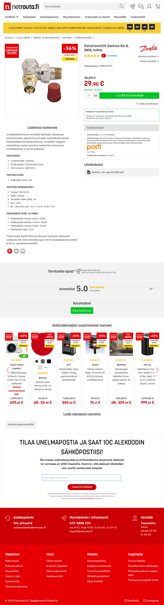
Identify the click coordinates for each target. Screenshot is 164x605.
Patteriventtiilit (83, 37)
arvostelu (110, 55)
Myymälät (120, 16)
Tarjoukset (29, 16)
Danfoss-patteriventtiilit (21, 424)
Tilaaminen (12, 554)
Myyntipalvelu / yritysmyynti (89, 517)
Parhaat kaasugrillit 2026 (143, 580)
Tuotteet (10, 16)
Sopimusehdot (54, 576)
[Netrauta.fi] (21, 6)
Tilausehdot (12, 571)
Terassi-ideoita (136, 560)
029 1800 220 (80, 523)
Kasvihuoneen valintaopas (143, 565)
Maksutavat (12, 560)
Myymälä (147, 517)
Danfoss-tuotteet (147, 56)
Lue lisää (91, 152)
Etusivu (9, 37)
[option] (36, 361)
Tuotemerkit (138, 16)
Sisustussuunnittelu (98, 571)
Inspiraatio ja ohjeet (97, 16)
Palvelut (92, 554)
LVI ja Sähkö (23, 37)
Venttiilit (67, 37)
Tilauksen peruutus (16, 586)
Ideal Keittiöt (95, 581)
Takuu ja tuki (12, 576)
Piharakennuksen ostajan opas (143, 572)
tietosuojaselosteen (86, 498)
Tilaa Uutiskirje (82, 487)
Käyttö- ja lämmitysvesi (46, 37)
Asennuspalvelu (96, 560)
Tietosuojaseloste (56, 571)
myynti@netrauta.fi (81, 531)
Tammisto (148, 523)
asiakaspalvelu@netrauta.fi (29, 527)
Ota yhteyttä (22, 523)
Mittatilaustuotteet (98, 576)
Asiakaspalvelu (49, 16)
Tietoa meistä (54, 560)
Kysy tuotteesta (82, 310)
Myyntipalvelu (72, 16)
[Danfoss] (148, 48)
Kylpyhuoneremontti (99, 565)
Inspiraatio (135, 554)
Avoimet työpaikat (57, 565)
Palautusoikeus (14, 565)
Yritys (50, 554)
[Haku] (121, 6)
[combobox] (84, 6)
